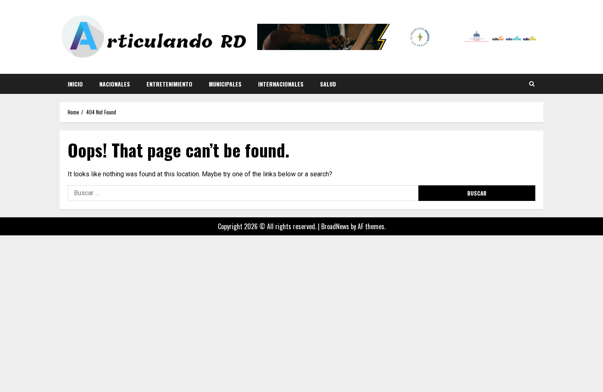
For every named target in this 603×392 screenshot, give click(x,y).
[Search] (531, 83)
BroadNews (335, 226)
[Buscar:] (243, 193)
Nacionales (114, 84)
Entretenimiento (169, 84)
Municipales (225, 84)
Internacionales (281, 84)
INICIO (75, 84)
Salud (328, 84)
